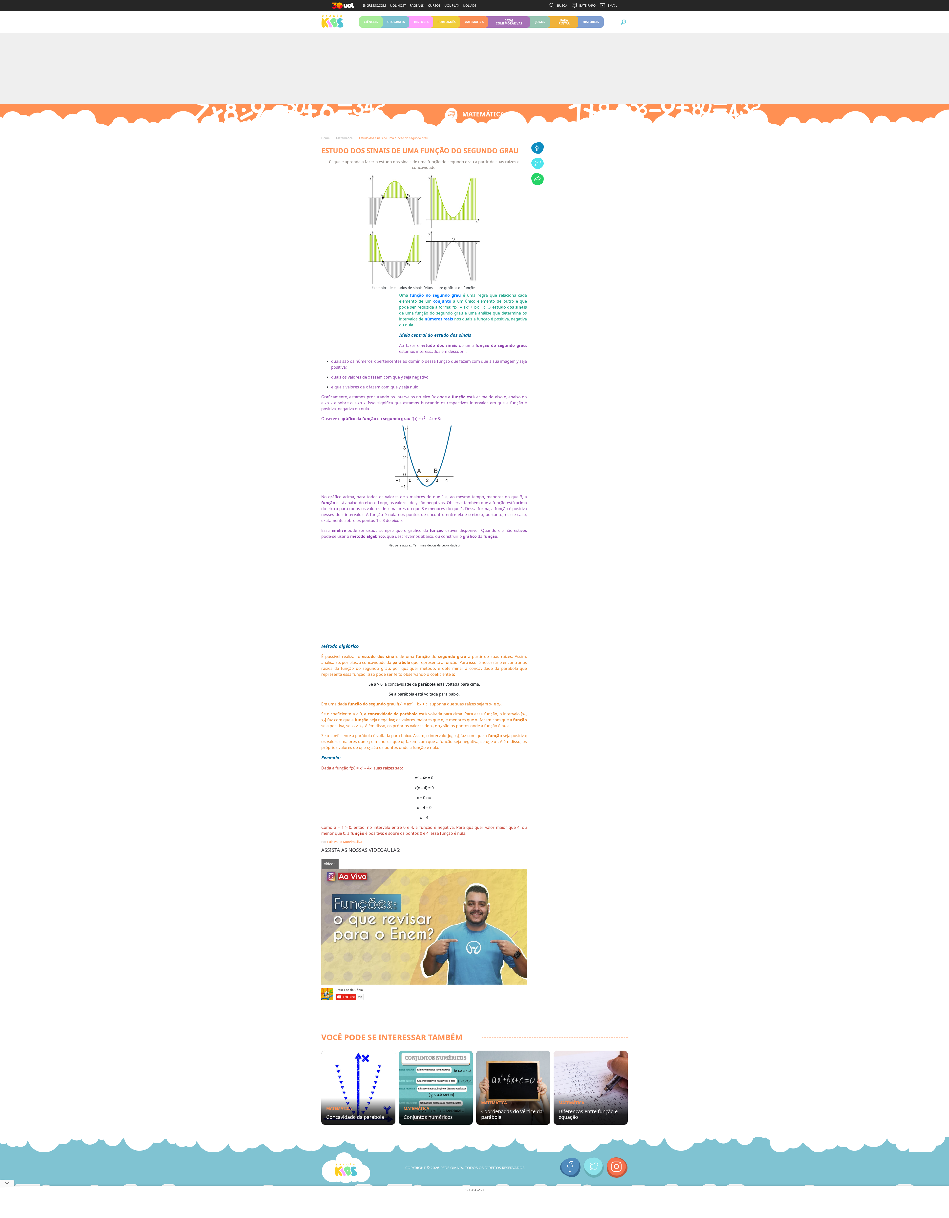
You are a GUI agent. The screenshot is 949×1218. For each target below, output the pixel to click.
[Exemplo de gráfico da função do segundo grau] (424, 457)
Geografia (396, 22)
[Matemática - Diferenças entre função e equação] (591, 1088)
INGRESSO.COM (374, 5)
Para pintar (564, 21)
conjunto (442, 301)
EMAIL (612, 5)
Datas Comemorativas (509, 21)
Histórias (591, 22)
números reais (439, 319)
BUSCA (562, 5)
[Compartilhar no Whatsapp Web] (537, 183)
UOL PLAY (451, 5)
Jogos (540, 22)
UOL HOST (398, 5)
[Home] (346, 1167)
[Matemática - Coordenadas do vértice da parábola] (513, 1088)
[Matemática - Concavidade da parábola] (358, 1088)
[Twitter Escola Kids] (593, 1167)
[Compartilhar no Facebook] (537, 152)
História (421, 22)
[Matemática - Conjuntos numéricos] (436, 1088)
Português (446, 22)
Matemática (474, 22)
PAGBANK (417, 5)
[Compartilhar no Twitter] (537, 167)
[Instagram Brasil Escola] (617, 1167)
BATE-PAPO (587, 5)
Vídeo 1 (330, 863)
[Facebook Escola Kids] (570, 1167)
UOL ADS (469, 5)
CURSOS (434, 5)
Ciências (371, 22)
